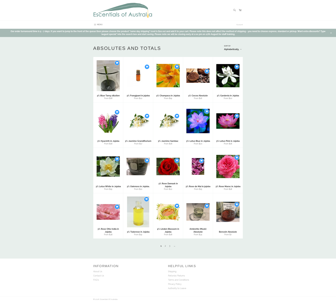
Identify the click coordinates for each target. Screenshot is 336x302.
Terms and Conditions (178, 280)
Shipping (172, 271)
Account (239, 25)
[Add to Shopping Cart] (117, 63)
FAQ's (96, 280)
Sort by (227, 46)
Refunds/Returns (176, 275)
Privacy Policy (175, 284)
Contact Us (98, 275)
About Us (97, 271)
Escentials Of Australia (109, 299)
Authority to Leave (177, 288)
